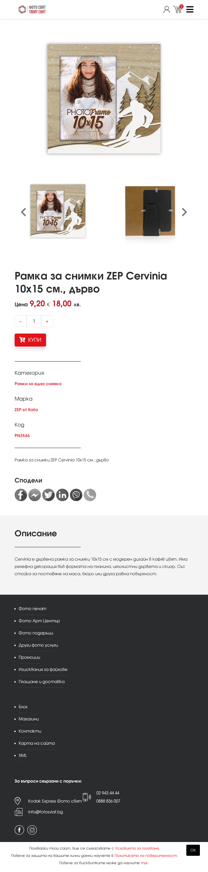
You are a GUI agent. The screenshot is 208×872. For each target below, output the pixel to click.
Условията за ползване (137, 848)
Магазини (29, 719)
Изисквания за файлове (43, 669)
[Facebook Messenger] (34, 495)
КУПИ (34, 340)
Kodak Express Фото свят (55, 801)
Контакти (30, 731)
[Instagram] (32, 830)
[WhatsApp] (90, 495)
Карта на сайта (37, 743)
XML (23, 755)
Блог (23, 706)
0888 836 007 (108, 801)
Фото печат (32, 608)
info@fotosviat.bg (45, 812)
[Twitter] (48, 495)
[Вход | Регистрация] (168, 9)
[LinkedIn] (62, 495)
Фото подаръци (36, 633)
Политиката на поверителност (146, 856)
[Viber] (76, 495)
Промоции (29, 657)
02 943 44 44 (107, 793)
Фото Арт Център (39, 620)
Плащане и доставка (41, 681)
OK (193, 850)
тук (144, 863)
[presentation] (23, 212)
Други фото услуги (38, 645)
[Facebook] (21, 495)
